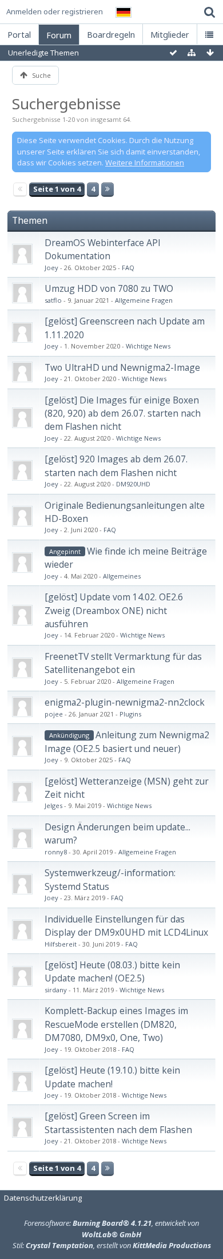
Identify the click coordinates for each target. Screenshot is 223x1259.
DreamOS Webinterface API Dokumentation (103, 249)
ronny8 (56, 852)
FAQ (128, 267)
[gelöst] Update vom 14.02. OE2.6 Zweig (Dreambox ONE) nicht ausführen (114, 610)
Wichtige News (148, 346)
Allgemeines (122, 576)
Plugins (130, 714)
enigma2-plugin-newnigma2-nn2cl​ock (125, 702)
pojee (54, 714)
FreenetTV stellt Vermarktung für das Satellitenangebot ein (123, 663)
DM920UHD (133, 484)
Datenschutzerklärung (43, 1198)
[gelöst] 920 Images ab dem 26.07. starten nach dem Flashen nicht (116, 465)
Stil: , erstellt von (112, 1245)
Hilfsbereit (61, 944)
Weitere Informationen (144, 162)
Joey (51, 267)
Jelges (53, 805)
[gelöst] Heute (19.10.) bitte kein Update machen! (112, 1077)
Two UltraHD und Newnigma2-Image (122, 367)
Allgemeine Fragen (144, 300)
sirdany (56, 989)
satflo (53, 300)
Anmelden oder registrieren (54, 11)
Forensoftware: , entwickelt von (111, 1229)
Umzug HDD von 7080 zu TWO (109, 288)
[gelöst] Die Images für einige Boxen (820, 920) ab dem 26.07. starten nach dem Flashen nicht (123, 413)
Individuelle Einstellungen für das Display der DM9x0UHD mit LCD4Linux (126, 926)
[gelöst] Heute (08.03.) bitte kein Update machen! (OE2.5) (112, 971)
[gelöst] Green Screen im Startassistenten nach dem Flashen (118, 1122)
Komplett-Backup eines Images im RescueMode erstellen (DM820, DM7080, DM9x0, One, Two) (116, 1024)
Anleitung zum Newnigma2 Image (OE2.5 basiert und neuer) (127, 741)
